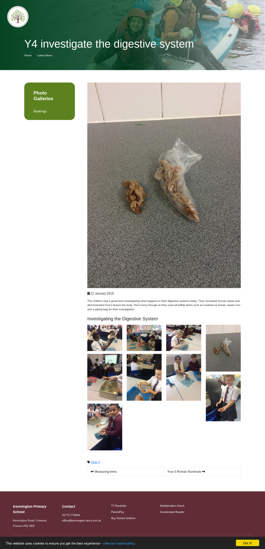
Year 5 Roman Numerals (184, 471)
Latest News (44, 55)
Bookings (40, 111)
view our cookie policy (119, 543)
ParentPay (117, 511)
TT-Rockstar (118, 505)
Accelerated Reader (172, 511)
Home (28, 55)
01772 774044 (71, 515)
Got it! (247, 542)
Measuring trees (105, 471)
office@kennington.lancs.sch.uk (81, 520)
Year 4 (95, 462)
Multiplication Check (172, 505)
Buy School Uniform (123, 518)
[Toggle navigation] (256, 17)
